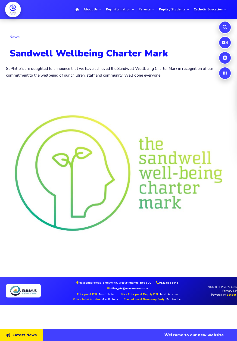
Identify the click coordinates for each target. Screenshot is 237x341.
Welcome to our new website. (188, 335)
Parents (145, 9)
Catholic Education (208, 9)
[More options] (224, 73)
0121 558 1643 (168, 283)
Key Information (118, 9)
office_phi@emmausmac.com (128, 288)
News (14, 37)
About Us (91, 9)
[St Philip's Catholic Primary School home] (13, 9)
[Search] (224, 27)
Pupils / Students (172, 9)
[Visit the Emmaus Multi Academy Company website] (31, 290)
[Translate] (224, 42)
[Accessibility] (224, 57)
